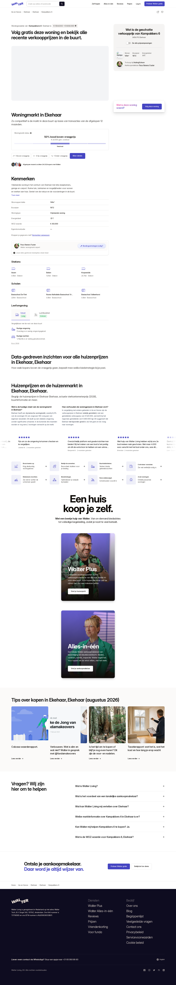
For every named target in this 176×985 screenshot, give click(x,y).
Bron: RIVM (15, 343)
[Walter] (17, 4)
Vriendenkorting (98, 927)
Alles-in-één (108, 4)
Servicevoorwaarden (139, 937)
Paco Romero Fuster (146, 65)
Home (13, 885)
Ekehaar (27, 12)
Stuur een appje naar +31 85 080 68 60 (61, 959)
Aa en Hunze (16, 12)
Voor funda (95, 932)
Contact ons (134, 927)
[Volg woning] (162, 12)
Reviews (120, 4)
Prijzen (129, 4)
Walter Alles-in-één (100, 911)
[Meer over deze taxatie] (76, 26)
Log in (138, 4)
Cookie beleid (135, 942)
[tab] (20, 314)
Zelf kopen (96, 4)
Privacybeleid (134, 932)
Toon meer (15, 195)
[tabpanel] (60, 331)
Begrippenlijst (134, 916)
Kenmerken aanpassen (41, 235)
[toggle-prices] (128, 43)
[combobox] (46, 3)
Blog (129, 911)
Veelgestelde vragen (139, 921)
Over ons (132, 906)
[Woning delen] (158, 12)
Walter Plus (95, 906)
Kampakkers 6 (47, 12)
